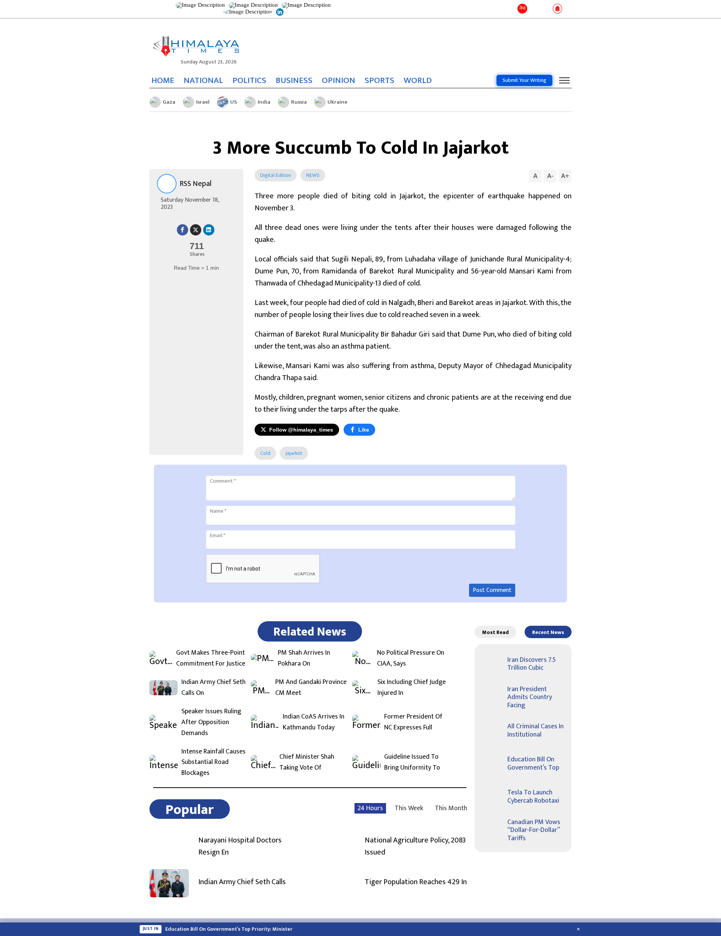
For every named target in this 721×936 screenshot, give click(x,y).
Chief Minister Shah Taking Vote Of (306, 762)
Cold (265, 453)
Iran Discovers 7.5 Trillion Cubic (531, 664)
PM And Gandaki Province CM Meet (311, 688)
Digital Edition (275, 175)
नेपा (522, 8)
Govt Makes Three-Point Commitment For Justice (210, 658)
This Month (451, 808)
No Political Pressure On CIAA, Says (410, 658)
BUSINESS (294, 80)
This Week (409, 808)
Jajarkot (293, 453)
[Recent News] (534, 9)
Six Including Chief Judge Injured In (411, 688)
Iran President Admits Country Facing (529, 697)
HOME (162, 80)
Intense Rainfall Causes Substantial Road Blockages (213, 762)
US (233, 102)
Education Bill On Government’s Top (533, 763)
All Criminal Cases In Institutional (535, 730)
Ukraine (337, 102)
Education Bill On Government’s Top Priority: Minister (229, 929)
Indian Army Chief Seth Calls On (213, 688)
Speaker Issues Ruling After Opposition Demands (211, 722)
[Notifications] (557, 9)
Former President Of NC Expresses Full (413, 722)
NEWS (313, 175)
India (264, 102)
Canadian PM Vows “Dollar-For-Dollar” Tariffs (533, 830)
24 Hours (370, 808)
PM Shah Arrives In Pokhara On (304, 658)
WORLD (418, 80)
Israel (203, 102)
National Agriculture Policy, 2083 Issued (415, 846)
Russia (299, 102)
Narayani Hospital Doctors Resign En (240, 846)
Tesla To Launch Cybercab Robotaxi (533, 796)
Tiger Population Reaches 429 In (416, 882)
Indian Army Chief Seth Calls (242, 882)
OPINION (338, 80)
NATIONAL (203, 80)
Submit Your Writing (524, 80)
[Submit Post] (545, 9)
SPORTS (379, 80)
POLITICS (249, 80)
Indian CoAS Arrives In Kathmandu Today (313, 722)
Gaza (169, 102)
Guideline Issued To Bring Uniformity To (412, 762)
